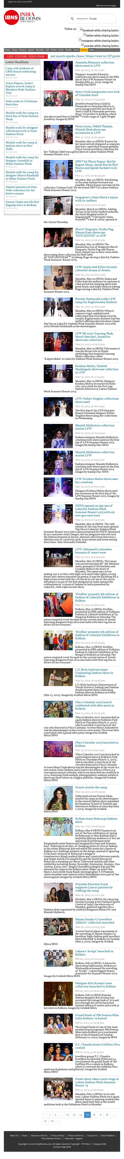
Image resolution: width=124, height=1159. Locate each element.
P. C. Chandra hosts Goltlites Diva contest (97, 1046)
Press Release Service (51, 1138)
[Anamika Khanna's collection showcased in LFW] (58, 73)
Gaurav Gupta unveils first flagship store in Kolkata (22, 203)
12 (67, 1115)
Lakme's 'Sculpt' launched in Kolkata (94, 953)
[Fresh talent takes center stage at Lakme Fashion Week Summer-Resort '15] (58, 1090)
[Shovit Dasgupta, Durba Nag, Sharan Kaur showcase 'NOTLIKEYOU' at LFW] (58, 240)
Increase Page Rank (62, 1147)
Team (24, 1135)
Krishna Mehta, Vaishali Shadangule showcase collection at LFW (96, 369)
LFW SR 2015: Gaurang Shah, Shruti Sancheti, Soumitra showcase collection (94, 336)
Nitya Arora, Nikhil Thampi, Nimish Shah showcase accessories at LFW (94, 129)
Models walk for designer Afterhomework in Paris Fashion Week (22, 131)
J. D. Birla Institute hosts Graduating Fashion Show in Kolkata (94, 673)
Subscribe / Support (74, 1138)
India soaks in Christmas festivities (21, 103)
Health (68, 50)
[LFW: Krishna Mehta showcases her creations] (58, 489)
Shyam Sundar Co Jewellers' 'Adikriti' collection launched (94, 921)
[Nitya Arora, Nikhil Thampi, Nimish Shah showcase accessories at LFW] (58, 137)
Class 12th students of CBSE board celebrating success (21, 71)
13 (74, 1115)
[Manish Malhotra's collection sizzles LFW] (58, 436)
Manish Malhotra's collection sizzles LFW (94, 427)
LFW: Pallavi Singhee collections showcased (97, 400)
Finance (22, 50)
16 (94, 1115)
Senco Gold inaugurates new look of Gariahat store (97, 93)
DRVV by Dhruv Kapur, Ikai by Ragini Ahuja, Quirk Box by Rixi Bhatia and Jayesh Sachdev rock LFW (96, 166)
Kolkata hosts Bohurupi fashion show (96, 820)
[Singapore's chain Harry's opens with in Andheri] (58, 208)
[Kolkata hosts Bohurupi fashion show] (58, 829)
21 (45, 1121)
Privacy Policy (57, 1135)
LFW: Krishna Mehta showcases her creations (96, 480)
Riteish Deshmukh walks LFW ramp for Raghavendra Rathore (96, 300)
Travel (76, 50)
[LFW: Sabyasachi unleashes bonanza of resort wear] (58, 560)
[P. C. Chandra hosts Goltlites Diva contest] (58, 1055)
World (54, 50)
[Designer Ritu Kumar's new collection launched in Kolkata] (58, 994)
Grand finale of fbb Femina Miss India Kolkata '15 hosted (97, 1017)
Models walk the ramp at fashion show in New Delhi (21, 146)
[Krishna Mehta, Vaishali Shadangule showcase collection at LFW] (58, 377)
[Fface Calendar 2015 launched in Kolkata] (58, 753)
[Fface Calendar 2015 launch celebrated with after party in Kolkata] (58, 713)
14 (80, 1115)
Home (7, 50)
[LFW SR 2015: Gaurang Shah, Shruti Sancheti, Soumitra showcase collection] (58, 344)
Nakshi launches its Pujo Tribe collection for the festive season (21, 190)
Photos (84, 50)
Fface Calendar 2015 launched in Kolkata (96, 744)
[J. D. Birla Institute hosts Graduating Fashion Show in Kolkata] (58, 680)
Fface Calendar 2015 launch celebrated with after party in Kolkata (94, 705)
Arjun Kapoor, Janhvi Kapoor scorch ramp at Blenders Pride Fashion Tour (20, 88)
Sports (31, 50)
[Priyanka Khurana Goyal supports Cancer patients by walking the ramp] (58, 895)
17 (100, 1115)
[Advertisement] (81, 1129)
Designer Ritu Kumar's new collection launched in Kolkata (95, 985)
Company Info (99, 1144)
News (14, 50)
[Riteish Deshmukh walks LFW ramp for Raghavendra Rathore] (58, 309)
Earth (60, 50)
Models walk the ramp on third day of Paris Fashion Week (22, 116)
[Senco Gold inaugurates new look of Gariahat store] (58, 102)
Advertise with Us (39, 1135)
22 (52, 1121)
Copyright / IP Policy (80, 1144)
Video (91, 50)
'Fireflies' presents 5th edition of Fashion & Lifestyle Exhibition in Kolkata (97, 597)
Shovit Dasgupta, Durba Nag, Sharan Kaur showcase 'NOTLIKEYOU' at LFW (94, 232)
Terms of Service (75, 1135)
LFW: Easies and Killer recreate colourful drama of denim (96, 268)
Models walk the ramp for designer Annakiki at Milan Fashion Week (22, 161)
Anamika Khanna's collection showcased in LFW (94, 64)
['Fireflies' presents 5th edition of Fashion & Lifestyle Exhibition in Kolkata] (58, 605)
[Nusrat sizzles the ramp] (58, 798)
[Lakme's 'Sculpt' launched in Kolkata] (58, 962)
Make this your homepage (106, 6)
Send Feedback (107, 1135)
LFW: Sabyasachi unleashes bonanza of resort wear (93, 551)
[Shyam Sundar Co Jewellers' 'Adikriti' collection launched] (58, 930)
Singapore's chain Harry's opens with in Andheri (96, 199)
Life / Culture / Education (25, 57)
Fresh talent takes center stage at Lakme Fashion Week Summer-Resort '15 (97, 1082)
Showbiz (40, 50)
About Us (14, 1135)
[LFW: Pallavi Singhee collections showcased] (58, 409)
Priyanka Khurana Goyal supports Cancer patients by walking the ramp (94, 887)
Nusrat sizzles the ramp (91, 787)
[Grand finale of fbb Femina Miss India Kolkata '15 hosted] (58, 1026)
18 (107, 1115)
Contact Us (92, 1135)
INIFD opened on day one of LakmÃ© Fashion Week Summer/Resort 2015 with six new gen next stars (95, 511)
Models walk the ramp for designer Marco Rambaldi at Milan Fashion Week (22, 175)
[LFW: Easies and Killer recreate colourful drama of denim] (58, 278)
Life (47, 50)
